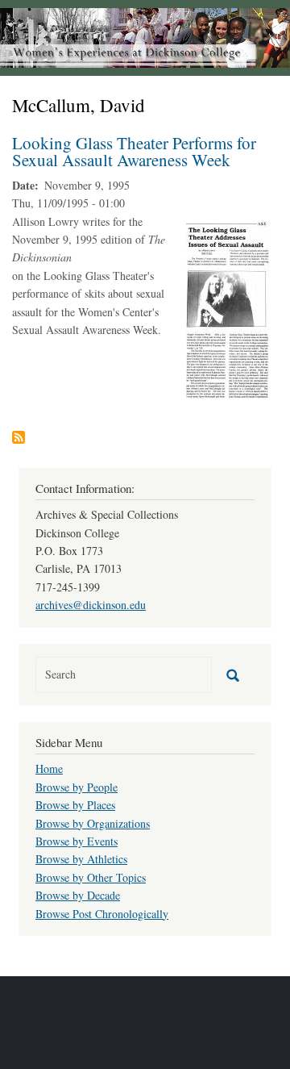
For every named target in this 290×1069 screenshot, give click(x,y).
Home (49, 768)
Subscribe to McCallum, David (18, 437)
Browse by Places (75, 804)
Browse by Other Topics (90, 877)
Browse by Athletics (81, 858)
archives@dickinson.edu (90, 604)
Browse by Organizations (92, 823)
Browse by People (76, 787)
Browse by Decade (77, 895)
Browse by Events (76, 841)
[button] (228, 307)
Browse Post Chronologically (101, 913)
